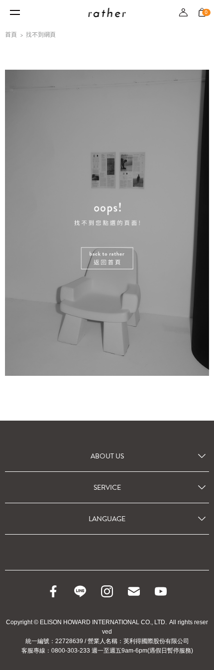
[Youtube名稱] (160, 591)
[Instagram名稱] (107, 591)
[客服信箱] (133, 591)
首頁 (11, 34)
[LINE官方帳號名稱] (80, 591)
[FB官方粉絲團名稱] (53, 591)
